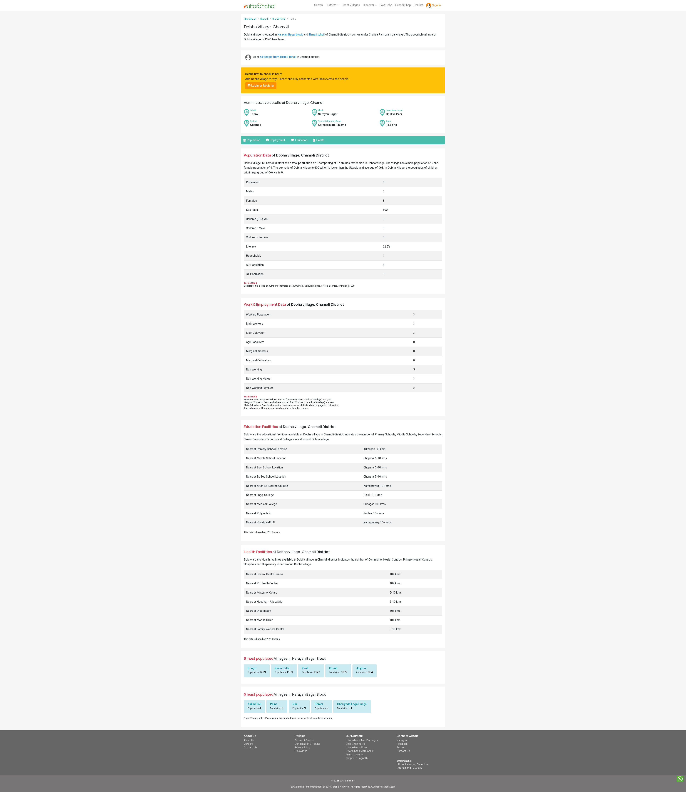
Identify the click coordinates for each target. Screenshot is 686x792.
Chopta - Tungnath (357, 758)
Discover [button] (369, 5)
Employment (277, 140)
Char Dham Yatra (355, 743)
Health (319, 140)
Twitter (401, 747)
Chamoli (264, 19)
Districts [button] (331, 5)
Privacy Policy (302, 747)
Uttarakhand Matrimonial (360, 751)
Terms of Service (304, 740)
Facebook (402, 743)
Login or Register (262, 85)
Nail (294, 704)
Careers (248, 743)
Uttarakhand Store (356, 747)
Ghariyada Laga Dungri (352, 704)
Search (318, 5)
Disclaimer (301, 751)
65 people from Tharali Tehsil (278, 57)
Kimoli (333, 668)
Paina (273, 704)
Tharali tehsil (317, 34)
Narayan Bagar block (290, 34)
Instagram (402, 740)
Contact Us (250, 747)
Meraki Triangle (354, 754)
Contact (418, 5)
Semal (319, 704)
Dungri (252, 668)
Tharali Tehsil (278, 19)
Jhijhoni (361, 668)
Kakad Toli (254, 704)
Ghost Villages (351, 5)
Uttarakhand (250, 19)
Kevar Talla (282, 668)
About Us (249, 740)
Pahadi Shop (403, 5)
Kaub (305, 668)
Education (300, 140)
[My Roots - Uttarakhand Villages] (259, 5)
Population (253, 140)
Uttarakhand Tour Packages (362, 740)
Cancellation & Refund (307, 743)
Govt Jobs (385, 5)
